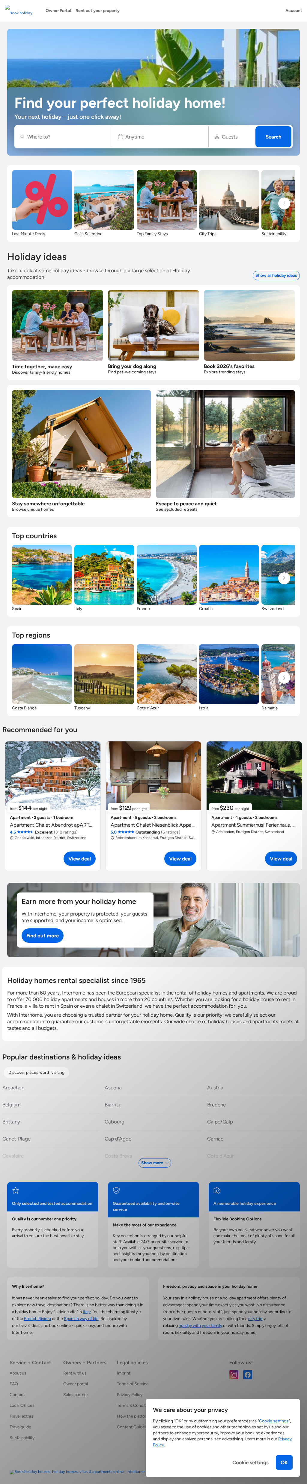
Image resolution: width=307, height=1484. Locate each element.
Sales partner (75, 1394)
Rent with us (75, 1373)
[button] (160, 136)
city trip (255, 1318)
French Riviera (37, 1318)
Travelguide (20, 1427)
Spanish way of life (81, 1318)
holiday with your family (200, 1325)
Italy (87, 1311)
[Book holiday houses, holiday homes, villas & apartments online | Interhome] (77, 1472)
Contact (17, 1394)
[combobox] (66, 136)
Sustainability (22, 1437)
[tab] (36, 1072)
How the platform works (139, 1416)
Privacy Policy (129, 1394)
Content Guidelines (135, 1427)
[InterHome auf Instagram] (233, 1374)
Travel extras (21, 1416)
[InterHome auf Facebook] (247, 1374)
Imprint (123, 1373)
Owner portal (75, 1383)
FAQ (14, 1383)
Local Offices (22, 1405)
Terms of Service (133, 1383)
